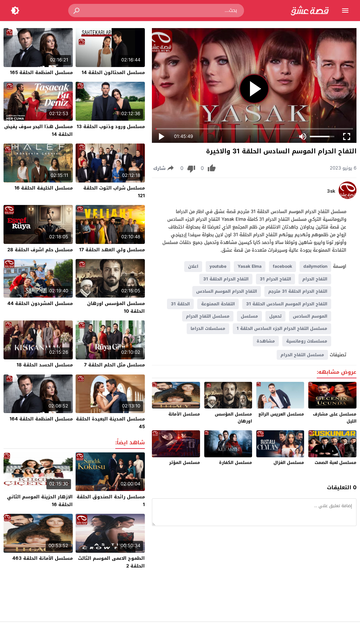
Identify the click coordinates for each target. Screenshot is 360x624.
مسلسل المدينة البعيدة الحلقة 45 (110, 422)
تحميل (275, 316)
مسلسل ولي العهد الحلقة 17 (112, 249)
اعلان (193, 266)
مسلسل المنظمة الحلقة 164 (41, 418)
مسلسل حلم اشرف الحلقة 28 (40, 249)
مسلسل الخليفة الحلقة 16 (43, 188)
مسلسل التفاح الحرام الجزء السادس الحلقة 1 (282, 328)
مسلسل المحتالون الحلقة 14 (113, 72)
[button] (77, 10)
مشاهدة (266, 341)
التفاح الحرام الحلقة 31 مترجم (297, 291)
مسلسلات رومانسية (306, 341)
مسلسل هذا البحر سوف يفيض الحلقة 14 (38, 130)
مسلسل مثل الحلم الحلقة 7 (114, 364)
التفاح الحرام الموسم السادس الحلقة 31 (286, 304)
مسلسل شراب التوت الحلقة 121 (114, 192)
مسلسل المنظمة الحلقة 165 (41, 72)
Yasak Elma (250, 266)
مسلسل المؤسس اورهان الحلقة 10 (116, 307)
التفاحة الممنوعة (218, 304)
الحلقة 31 (180, 304)
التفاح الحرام (314, 279)
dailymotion (315, 266)
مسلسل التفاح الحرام (208, 316)
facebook (282, 266)
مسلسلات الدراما (208, 328)
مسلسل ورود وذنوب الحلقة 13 (111, 126)
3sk (331, 191)
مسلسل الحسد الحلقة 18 (45, 364)
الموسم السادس (310, 316)
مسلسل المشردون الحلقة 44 (40, 303)
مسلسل (249, 316)
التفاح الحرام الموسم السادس (226, 291)
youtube (218, 266)
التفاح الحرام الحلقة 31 (226, 279)
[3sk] (347, 197)
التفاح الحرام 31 (275, 279)
